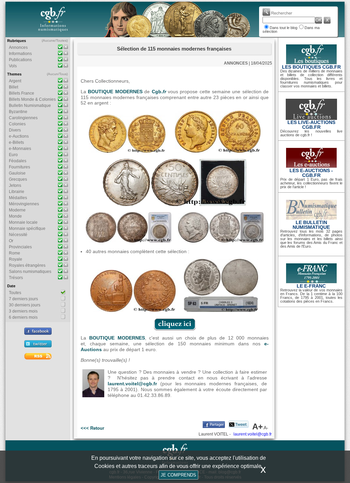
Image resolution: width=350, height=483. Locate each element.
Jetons (15, 185)
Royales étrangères (27, 265)
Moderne (17, 210)
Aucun (53, 74)
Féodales (17, 160)
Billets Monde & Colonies (32, 99)
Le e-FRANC (311, 286)
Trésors (16, 277)
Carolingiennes (23, 117)
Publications (20, 59)
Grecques (18, 179)
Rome (14, 253)
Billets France (21, 93)
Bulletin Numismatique (30, 105)
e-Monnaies (20, 148)
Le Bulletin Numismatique (311, 225)
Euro (13, 154)
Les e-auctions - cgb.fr (311, 173)
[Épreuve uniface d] (221, 310)
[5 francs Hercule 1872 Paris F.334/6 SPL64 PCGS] (128, 241)
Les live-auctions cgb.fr (311, 125)
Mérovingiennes (24, 204)
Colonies (17, 124)
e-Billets (16, 142)
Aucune (49, 40)
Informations (20, 53)
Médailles (18, 197)
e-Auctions (19, 136)
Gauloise (17, 173)
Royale (15, 259)
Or (11, 240)
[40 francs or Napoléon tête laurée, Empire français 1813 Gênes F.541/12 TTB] (217, 151)
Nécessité (18, 234)
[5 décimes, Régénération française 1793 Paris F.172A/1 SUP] (133, 310)
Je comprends (178, 475)
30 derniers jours (24, 305)
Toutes (61, 40)
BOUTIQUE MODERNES (115, 91)
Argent (15, 81)
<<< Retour (92, 428)
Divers (15, 130)
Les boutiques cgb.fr (311, 67)
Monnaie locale (23, 222)
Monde (15, 216)
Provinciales (20, 247)
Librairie (16, 191)
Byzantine (18, 111)
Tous (63, 74)
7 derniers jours (23, 298)
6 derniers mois (23, 317)
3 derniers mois (23, 311)
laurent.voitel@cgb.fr (132, 383)
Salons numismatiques (30, 271)
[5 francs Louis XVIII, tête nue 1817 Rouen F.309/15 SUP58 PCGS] (221, 241)
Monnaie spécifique (27, 228)
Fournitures (19, 167)
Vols (13, 66)
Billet (13, 87)
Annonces (18, 47)
